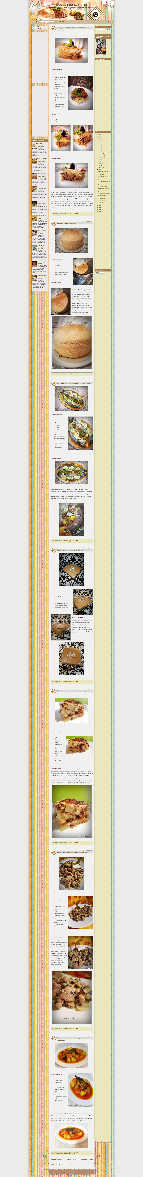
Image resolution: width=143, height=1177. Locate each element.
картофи (66, 1153)
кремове (61, 682)
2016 (98, 205)
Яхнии (73, 1153)
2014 (98, 209)
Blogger (40, 28)
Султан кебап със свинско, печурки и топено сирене (42, 175)
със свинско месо (63, 844)
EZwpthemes (63, 1172)
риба (69, 541)
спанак (60, 1029)
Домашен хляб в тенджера (67, 223)
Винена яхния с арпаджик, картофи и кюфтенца (71, 1039)
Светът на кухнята (71, 5)
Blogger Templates (54, 1171)
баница (57, 215)
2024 (98, 136)
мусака (57, 844)
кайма (65, 215)
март (100, 169)
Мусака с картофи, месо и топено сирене (73, 691)
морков (69, 1153)
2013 (98, 211)
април (100, 167)
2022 (98, 140)
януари (100, 202)
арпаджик (58, 1153)
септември (101, 157)
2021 (98, 142)
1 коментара (75, 1152)
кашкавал (69, 215)
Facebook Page (60, 21)
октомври (101, 155)
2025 (98, 134)
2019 (98, 146)
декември (101, 151)
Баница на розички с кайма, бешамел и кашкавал (72, 29)
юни (100, 163)
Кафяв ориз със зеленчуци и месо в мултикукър (42, 247)
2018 (98, 148)
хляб (65, 375)
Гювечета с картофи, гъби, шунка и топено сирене (42, 160)
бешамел (62, 215)
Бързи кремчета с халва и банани (70, 550)
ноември (101, 153)
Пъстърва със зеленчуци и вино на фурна (73, 383)
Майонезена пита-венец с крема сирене (41, 203)
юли (100, 161)
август (100, 159)
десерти (58, 682)
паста (57, 1029)
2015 (98, 207)
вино (57, 541)
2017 (98, 150)
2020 (98, 144)
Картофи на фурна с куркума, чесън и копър (42, 217)
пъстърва (65, 541)
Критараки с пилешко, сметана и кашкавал (42, 145)
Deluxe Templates (66, 1171)
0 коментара (75, 213)
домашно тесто (59, 375)
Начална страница (71, 1159)
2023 (98, 138)
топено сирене (70, 844)
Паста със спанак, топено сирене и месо (73, 852)
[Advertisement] (39, 58)
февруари (101, 200)
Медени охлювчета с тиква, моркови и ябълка (42, 277)
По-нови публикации (56, 1159)
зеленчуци (61, 541)
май (100, 165)
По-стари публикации (87, 1159)
